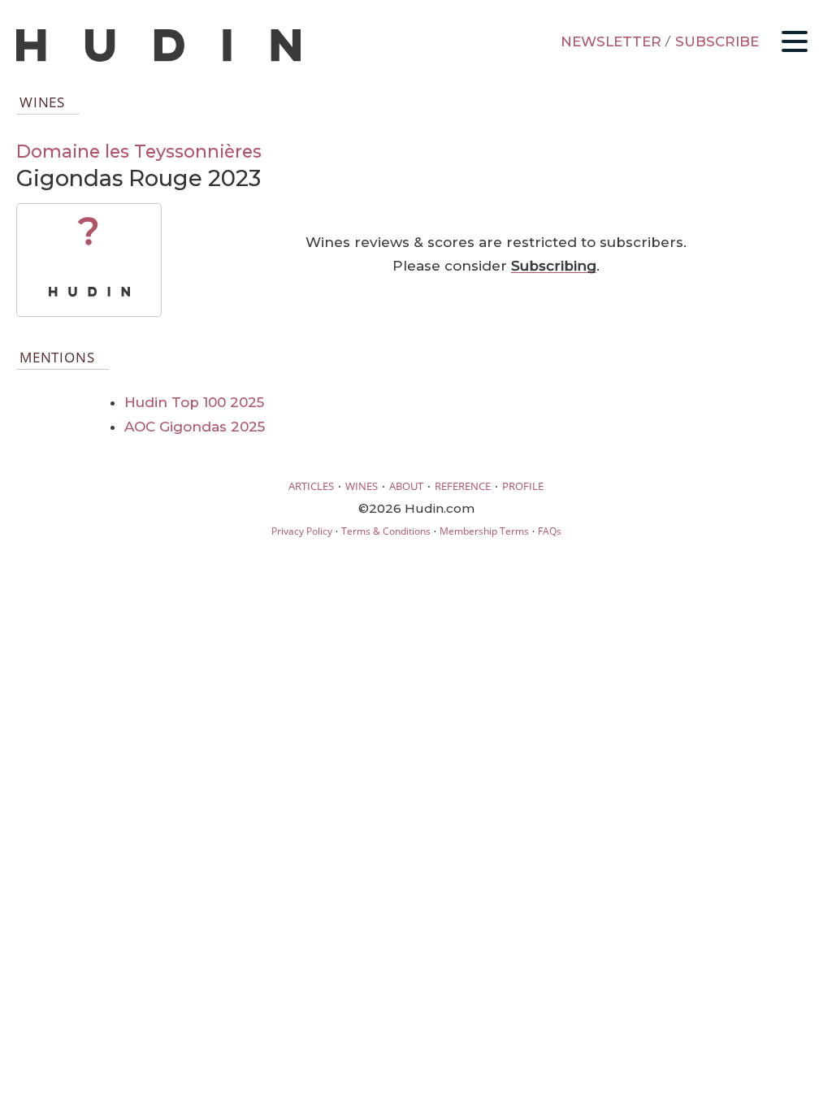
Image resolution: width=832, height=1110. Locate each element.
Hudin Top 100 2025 (194, 402)
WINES (361, 486)
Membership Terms (484, 531)
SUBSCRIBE (717, 41)
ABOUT (406, 486)
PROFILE (523, 486)
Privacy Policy (301, 531)
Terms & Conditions (386, 531)
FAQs (549, 531)
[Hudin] (158, 58)
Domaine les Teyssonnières (139, 151)
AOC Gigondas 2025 (194, 426)
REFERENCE (463, 486)
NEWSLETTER (611, 41)
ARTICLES (311, 486)
